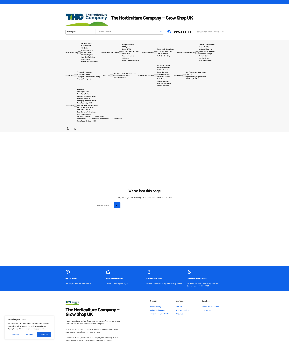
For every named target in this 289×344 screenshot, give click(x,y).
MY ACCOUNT (98, 2)
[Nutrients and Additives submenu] (155, 75)
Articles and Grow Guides (160, 314)
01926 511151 (183, 32)
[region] (29, 327)
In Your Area (206, 310)
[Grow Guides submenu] (75, 105)
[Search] (161, 32)
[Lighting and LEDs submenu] (79, 52)
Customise (15, 334)
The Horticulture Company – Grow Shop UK (152, 18)
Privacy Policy (155, 306)
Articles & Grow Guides (210, 306)
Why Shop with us (182, 310)
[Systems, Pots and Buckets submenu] (120, 52)
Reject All (29, 334)
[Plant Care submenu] (111, 75)
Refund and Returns (157, 310)
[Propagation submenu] (75, 75)
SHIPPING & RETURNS (84, 2)
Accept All (44, 334)
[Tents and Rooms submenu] (155, 52)
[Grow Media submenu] (184, 75)
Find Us (179, 306)
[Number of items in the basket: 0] (75, 128)
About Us (179, 314)
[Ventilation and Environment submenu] (197, 52)
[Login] (67, 128)
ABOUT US (71, 2)
